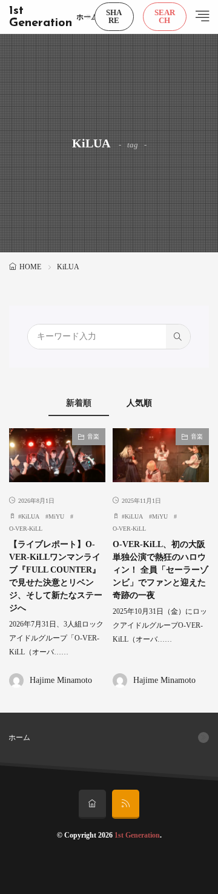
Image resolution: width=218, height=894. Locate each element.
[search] (178, 336)
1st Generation (40, 17)
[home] (92, 804)
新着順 (78, 403)
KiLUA (30, 516)
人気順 (139, 403)
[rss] (125, 804)
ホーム (87, 17)
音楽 (93, 436)
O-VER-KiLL (25, 528)
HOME (30, 267)
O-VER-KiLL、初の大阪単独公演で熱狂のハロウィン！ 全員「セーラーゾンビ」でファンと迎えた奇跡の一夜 (160, 570)
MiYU (56, 516)
